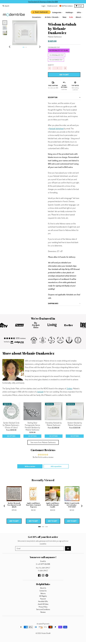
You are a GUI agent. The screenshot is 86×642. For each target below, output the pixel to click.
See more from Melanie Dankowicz (43, 442)
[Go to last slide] (9, 46)
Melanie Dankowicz (55, 37)
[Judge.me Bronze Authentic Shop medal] (60, 340)
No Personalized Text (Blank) (58, 50)
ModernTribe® (45, 633)
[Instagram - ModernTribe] (43, 575)
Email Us (43, 561)
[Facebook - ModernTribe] (39, 575)
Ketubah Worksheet (56, 128)
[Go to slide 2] (24, 47)
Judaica (69, 388)
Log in (43, 6)
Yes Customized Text (56, 60)
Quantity (51, 65)
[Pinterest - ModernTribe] (46, 575)
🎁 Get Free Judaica (65, 6)
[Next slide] (39, 46)
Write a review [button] (30, 466)
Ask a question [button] (56, 466)
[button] (24, 32)
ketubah (40, 392)
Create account (52, 6)
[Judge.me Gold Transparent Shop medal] (51, 340)
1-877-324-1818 (45, 564)
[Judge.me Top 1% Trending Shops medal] (78, 340)
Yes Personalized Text (56, 55)
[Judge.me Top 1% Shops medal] (69, 340)
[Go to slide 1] (23, 47)
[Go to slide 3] (26, 47)
